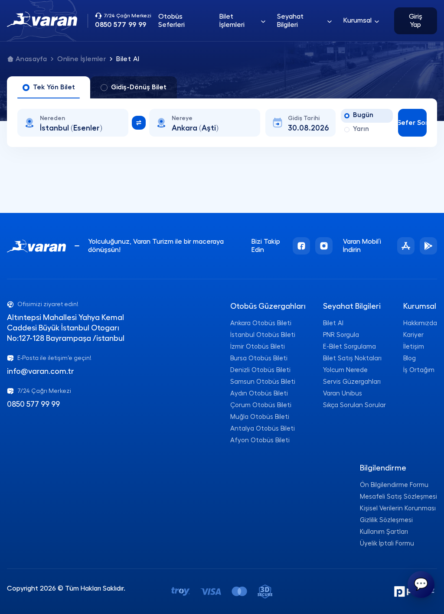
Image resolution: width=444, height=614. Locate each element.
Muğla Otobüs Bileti (259, 417)
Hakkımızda (420, 323)
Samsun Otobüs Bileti (262, 382)
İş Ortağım (418, 370)
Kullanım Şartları (384, 532)
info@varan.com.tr (40, 371)
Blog (409, 358)
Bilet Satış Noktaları (352, 358)
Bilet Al (333, 323)
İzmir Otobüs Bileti (257, 346)
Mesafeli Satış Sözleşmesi (398, 496)
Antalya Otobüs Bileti (262, 428)
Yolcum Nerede (345, 370)
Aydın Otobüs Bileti (259, 393)
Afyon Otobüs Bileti (260, 440)
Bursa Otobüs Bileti (258, 358)
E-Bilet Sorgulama (349, 346)
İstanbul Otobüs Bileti (262, 335)
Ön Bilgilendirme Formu (394, 485)
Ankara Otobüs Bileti (260, 323)
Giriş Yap (415, 20)
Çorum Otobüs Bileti (260, 405)
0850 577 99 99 (33, 404)
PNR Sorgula (341, 335)
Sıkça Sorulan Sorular (354, 405)
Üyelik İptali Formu (387, 543)
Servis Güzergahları (352, 382)
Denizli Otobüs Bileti (260, 370)
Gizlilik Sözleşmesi (386, 520)
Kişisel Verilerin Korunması (398, 508)
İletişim (413, 346)
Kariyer (413, 335)
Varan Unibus (342, 393)
